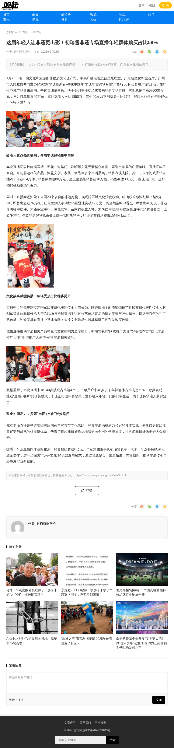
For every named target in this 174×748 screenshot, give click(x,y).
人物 (93, 19)
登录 (141, 5)
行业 (64, 19)
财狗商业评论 (22, 51)
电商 (35, 15)
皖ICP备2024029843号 (96, 730)
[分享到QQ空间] (165, 52)
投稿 (165, 5)
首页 (6, 15)
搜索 (112, 740)
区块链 (124, 19)
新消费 (66, 15)
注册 (152, 5)
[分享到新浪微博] (142, 52)
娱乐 (151, 15)
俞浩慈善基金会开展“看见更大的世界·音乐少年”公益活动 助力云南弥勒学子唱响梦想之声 (141, 643)
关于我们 (85, 722)
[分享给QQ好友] (157, 52)
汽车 (122, 15)
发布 (159, 700)
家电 (6, 19)
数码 (93, 15)
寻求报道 (100, 722)
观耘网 (77, 730)
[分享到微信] (149, 52)
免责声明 (70, 722)
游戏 (35, 19)
